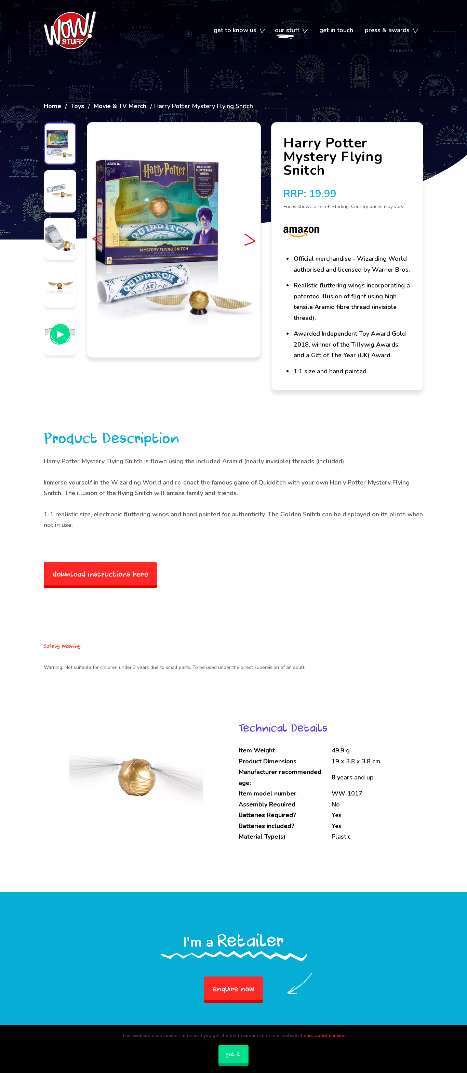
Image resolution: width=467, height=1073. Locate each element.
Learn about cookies (323, 1035)
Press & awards (387, 30)
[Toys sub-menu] (305, 30)
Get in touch (336, 30)
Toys (77, 106)
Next (248, 240)
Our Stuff (287, 30)
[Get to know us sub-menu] (262, 30)
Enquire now (233, 988)
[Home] (71, 30)
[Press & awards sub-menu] (415, 30)
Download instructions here (100, 574)
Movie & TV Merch (120, 106)
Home (52, 106)
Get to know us (235, 30)
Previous (99, 240)
